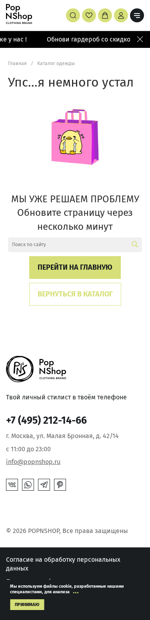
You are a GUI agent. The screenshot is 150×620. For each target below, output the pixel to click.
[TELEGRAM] (44, 485)
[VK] (12, 485)
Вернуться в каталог (75, 294)
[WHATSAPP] (28, 485)
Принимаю (27, 604)
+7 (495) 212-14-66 (46, 420)
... (76, 590)
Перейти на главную (75, 267)
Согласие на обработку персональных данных (63, 564)
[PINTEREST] (60, 485)
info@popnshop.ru (33, 462)
